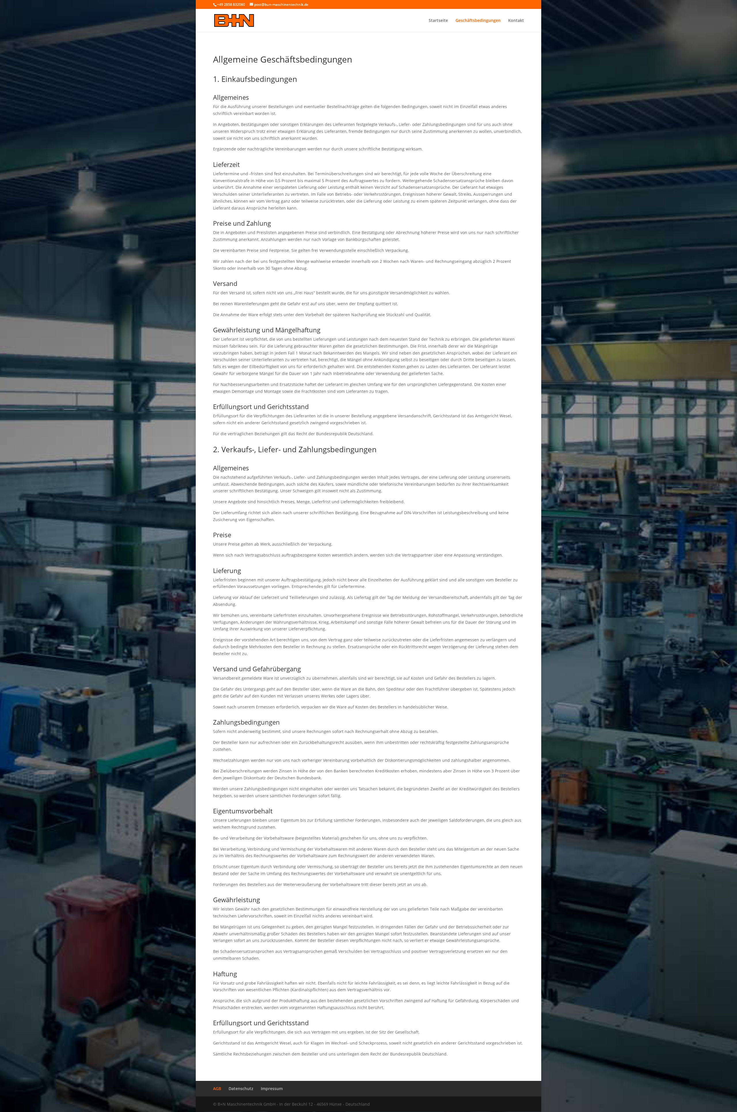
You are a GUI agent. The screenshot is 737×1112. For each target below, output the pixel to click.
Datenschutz (241, 1088)
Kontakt (516, 20)
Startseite (438, 20)
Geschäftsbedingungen (478, 20)
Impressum (272, 1088)
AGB (217, 1088)
